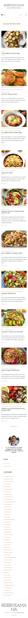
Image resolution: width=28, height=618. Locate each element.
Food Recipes (8, 524)
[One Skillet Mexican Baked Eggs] (14, 118)
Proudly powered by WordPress (10, 612)
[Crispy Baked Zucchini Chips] (14, 39)
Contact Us (7, 463)
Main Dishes (12, 170)
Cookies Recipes (8, 499)
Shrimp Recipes (8, 570)
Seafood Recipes (8, 567)
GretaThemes (14, 615)
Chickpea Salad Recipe (8, 293)
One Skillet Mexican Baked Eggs (11, 132)
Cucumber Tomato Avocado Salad (12, 332)
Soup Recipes (8, 580)
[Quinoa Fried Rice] (14, 158)
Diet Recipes (7, 506)
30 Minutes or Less (5, 168)
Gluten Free (7, 527)
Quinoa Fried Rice (7, 173)
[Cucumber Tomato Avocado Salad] (14, 317)
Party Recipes (8, 554)
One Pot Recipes (17, 130)
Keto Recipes (8, 537)
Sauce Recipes (8, 565)
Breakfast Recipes (5, 128)
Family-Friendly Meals (6, 89)
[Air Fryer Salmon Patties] (14, 77)
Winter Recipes (8, 595)
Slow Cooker (7, 575)
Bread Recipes (8, 486)
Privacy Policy (8, 466)
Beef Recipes (7, 484)
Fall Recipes (7, 517)
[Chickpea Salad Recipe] (14, 279)
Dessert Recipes (8, 504)
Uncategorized (8, 587)
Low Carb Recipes (9, 542)
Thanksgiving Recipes (9, 585)
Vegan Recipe (8, 590)
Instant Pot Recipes (9, 534)
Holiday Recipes (8, 532)
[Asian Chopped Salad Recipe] (14, 356)
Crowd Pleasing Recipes (10, 501)
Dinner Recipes (14, 87)
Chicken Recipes (5, 404)
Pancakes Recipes (9, 552)
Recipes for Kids (8, 560)
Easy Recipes (4, 48)
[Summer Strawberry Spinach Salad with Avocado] (14, 197)
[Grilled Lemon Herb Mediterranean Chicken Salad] (14, 394)
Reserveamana (14, 5)
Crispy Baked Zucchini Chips (10, 53)
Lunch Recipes (13, 206)
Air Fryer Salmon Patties (9, 94)
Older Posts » (14, 426)
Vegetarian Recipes (8, 251)
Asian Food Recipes (9, 481)
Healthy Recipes (12, 48)
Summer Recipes (5, 209)
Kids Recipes (7, 539)
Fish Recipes (15, 89)
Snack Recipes (8, 577)
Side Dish (18, 48)
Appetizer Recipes (5, 87)
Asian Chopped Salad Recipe (10, 370)
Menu (4, 14)
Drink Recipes (8, 512)
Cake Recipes (8, 491)
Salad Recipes (20, 206)
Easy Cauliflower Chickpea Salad (11, 253)
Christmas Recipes (9, 496)
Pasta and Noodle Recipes (10, 557)
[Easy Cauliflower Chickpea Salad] (14, 238)
